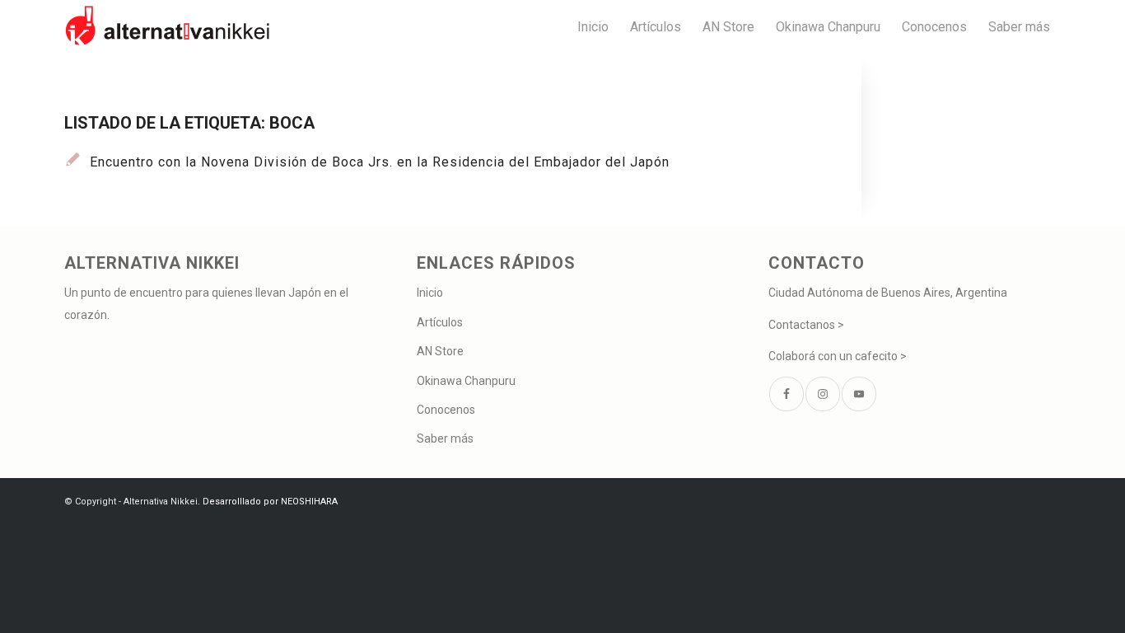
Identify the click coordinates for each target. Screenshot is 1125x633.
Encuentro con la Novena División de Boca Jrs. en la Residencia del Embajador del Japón (380, 162)
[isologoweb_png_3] (167, 27)
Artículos (440, 322)
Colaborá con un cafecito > (837, 356)
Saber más (445, 438)
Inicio (430, 292)
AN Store (440, 351)
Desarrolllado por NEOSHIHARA (270, 501)
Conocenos (446, 409)
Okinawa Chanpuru (466, 380)
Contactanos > (806, 324)
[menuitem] (593, 27)
